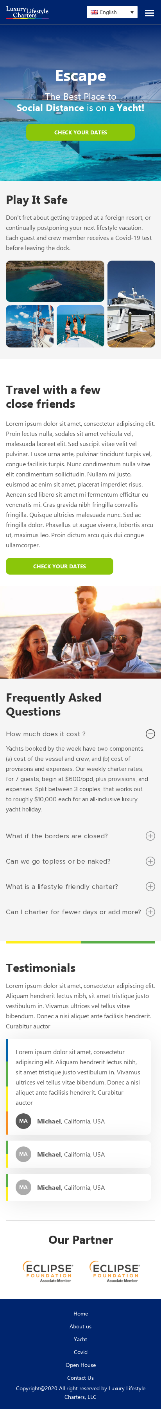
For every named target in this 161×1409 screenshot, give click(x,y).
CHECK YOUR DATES (80, 132)
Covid (81, 1352)
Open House (81, 1364)
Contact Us (80, 1377)
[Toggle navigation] (149, 11)
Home (80, 1313)
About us (80, 1326)
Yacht (80, 1339)
